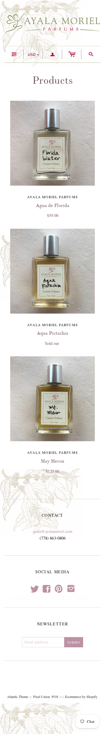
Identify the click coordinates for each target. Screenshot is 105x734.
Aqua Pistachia (52, 333)
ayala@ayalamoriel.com (52, 531)
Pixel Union (41, 696)
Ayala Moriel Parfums (52, 196)
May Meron (52, 461)
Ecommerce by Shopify (81, 696)
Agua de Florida (52, 205)
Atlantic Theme (17, 696)
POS (55, 696)
